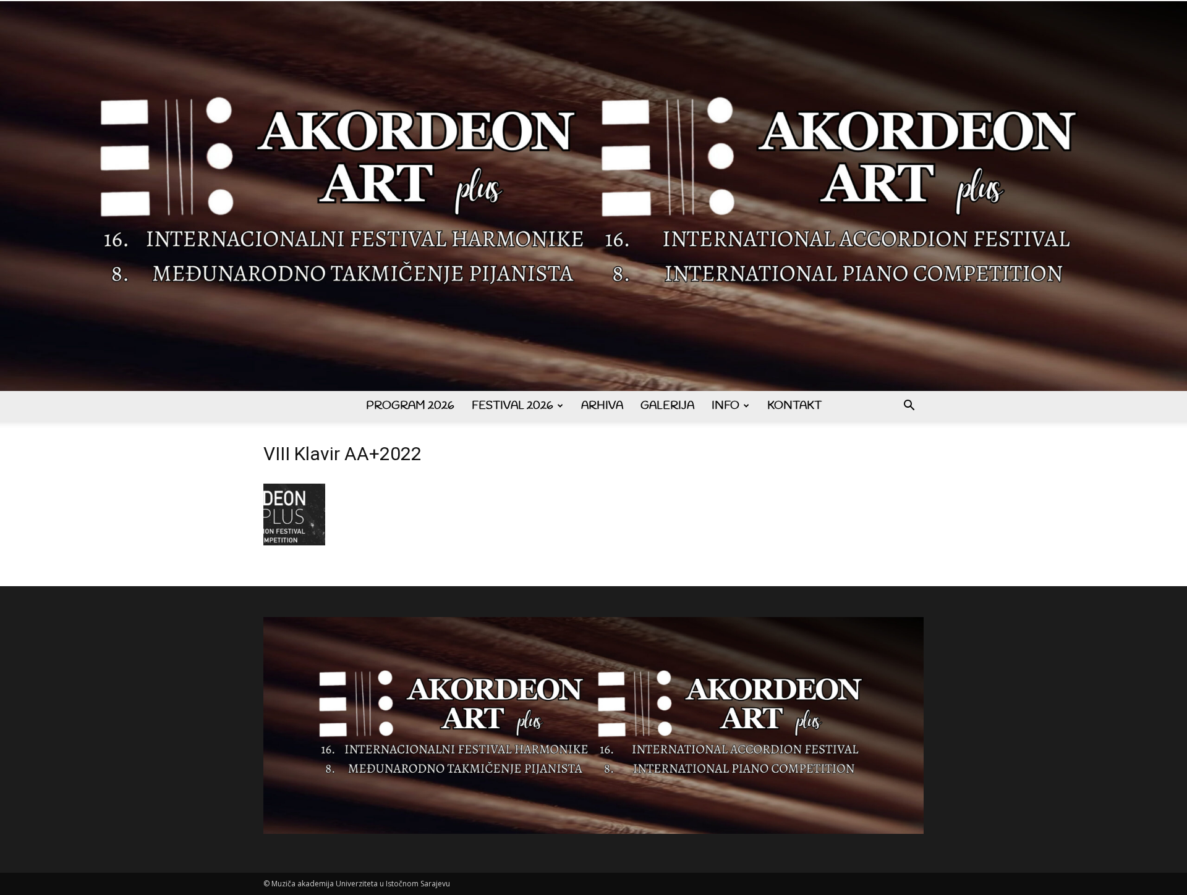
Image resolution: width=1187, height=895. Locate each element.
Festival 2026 (512, 405)
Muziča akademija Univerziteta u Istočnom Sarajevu (360, 883)
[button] (909, 407)
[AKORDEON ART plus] (593, 196)
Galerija (667, 405)
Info (725, 405)
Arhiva (602, 405)
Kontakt (794, 405)
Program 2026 (410, 405)
